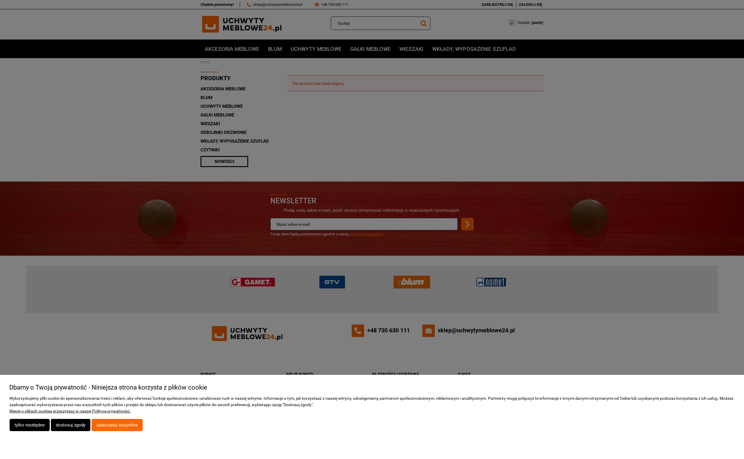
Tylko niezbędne (30, 425)
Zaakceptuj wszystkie (117, 425)
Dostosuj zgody (70, 425)
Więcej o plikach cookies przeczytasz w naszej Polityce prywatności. (70, 411)
